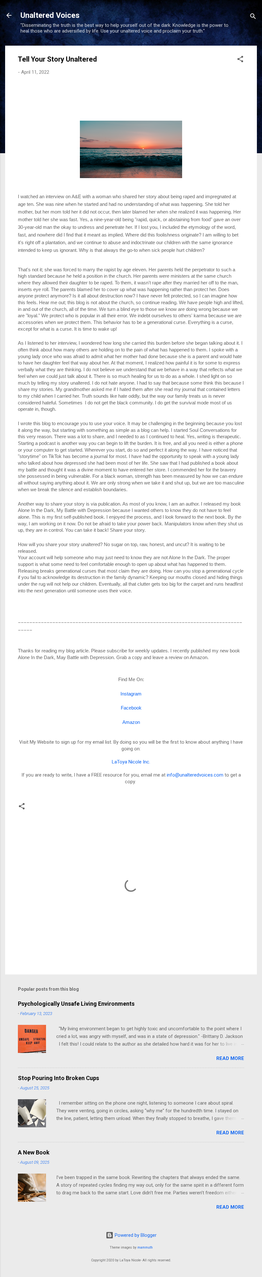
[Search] (253, 17)
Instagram (131, 693)
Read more (230, 1058)
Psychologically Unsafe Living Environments (76, 1003)
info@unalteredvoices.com (195, 775)
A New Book (34, 1152)
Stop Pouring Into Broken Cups (58, 1078)
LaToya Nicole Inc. (131, 762)
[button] (240, 60)
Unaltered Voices (50, 15)
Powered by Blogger (135, 1235)
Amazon (131, 722)
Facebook (131, 707)
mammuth (145, 1247)
